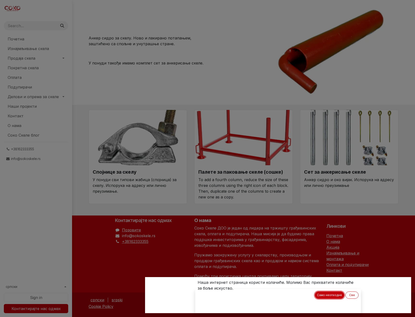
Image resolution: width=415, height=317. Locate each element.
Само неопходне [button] (329, 295)
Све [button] (352, 295)
